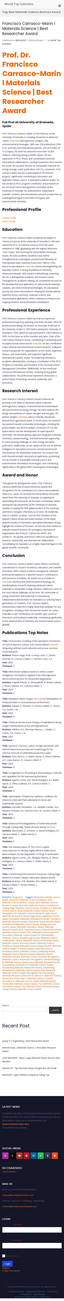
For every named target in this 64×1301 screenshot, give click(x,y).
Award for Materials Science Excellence (28, 899)
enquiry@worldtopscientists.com (17, 1195)
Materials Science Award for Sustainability (34, 935)
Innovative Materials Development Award (29, 918)
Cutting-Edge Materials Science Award (20, 908)
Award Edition (39, 1294)
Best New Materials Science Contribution (38, 905)
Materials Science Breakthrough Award (21, 937)
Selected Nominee (16, 1291)
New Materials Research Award (44, 962)
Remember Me (13, 1256)
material (13, 140)
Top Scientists (9, 1171)
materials (53, 644)
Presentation (26, 1294)
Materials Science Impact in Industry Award (31, 947)
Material (37, 698)
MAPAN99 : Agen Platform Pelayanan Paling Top (25, 1074)
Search (5, 1005)
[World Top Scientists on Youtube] (19, 1155)
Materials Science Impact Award (35, 945)
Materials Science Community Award (40, 940)
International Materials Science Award (20, 924)
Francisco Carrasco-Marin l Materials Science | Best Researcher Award (28, 28)
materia (6, 581)
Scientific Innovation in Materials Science (28, 979)
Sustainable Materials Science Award (19, 983)
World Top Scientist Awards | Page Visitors (33, 1297)
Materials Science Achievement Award (42, 929)
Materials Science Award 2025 (16, 932)
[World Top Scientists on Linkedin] (34, 1155)
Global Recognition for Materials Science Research (28, 912)
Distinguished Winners (35, 1291)
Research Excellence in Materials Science (41, 975)
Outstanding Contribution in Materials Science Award (27, 964)
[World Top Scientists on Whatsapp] (41, 1155)
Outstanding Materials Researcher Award (22, 967)
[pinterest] (26, 1155)
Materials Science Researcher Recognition (22, 959)
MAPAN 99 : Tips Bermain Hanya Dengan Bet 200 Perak (29, 1068)
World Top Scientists (18, 4)
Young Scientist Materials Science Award (21, 989)
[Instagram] (5, 1155)
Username (12, 1224)
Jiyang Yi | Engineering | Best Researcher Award (25, 1040)
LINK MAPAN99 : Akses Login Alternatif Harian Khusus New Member (31, 1059)
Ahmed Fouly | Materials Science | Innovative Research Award (29, 1049)
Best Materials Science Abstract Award (27, 901)
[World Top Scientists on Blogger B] (55, 1155)
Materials (50, 827)
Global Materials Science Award (32, 910)
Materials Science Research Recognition (40, 956)
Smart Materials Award (44, 981)
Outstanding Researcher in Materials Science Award (28, 969)
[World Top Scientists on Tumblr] (48, 1155)
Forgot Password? (11, 1270)
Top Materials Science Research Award (40, 986)
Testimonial (52, 1291)
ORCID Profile (9, 221)
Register (6, 1267)
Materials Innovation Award (30, 926)
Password (11, 1240)
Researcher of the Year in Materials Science (23, 978)
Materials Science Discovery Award (19, 943)
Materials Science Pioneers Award (18, 954)
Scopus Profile (9, 217)
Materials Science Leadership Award (37, 951)
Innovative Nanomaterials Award (44, 921)
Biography (17, 897)
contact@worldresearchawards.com (19, 1206)
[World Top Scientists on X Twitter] (12, 1155)
